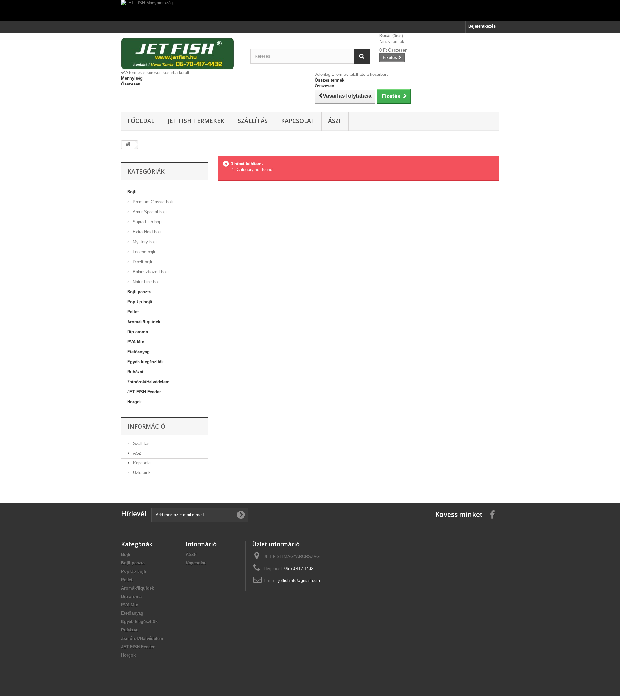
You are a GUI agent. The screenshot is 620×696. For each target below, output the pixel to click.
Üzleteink (141, 472)
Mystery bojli (144, 241)
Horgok (134, 401)
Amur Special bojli (149, 211)
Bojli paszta (139, 291)
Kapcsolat (298, 120)
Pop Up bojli (139, 301)
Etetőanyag (138, 351)
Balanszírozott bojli (150, 271)
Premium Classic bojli (152, 201)
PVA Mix (135, 341)
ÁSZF (335, 120)
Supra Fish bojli (146, 221)
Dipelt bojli (141, 261)
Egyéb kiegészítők (145, 361)
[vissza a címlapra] (128, 145)
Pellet (133, 311)
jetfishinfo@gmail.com (299, 580)
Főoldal (141, 120)
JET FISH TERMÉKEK (196, 120)
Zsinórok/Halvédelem (148, 381)
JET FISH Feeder (144, 391)
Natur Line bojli (145, 281)
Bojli (132, 191)
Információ (146, 426)
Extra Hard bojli (146, 231)
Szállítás (253, 120)
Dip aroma (137, 331)
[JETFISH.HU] (181, 54)
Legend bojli (143, 251)
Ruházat (135, 371)
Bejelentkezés (482, 26)
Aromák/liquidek (143, 321)
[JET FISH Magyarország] (310, 10)
